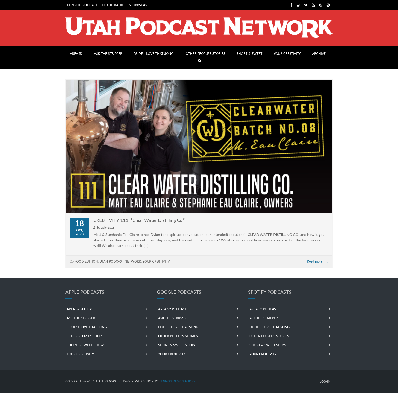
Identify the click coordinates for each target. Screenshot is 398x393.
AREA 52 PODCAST (81, 309)
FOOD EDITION (86, 261)
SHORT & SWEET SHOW (85, 345)
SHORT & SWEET (249, 54)
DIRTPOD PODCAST (82, 5)
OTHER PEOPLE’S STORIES (205, 54)
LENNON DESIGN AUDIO (177, 381)
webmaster (107, 227)
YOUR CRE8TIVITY (287, 54)
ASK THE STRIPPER (108, 54)
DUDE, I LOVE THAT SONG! (154, 54)
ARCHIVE (319, 54)
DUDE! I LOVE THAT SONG (87, 327)
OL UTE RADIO (113, 5)
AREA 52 (76, 54)
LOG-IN (325, 381)
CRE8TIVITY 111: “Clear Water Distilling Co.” (139, 220)
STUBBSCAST (139, 5)
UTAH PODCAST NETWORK (120, 261)
